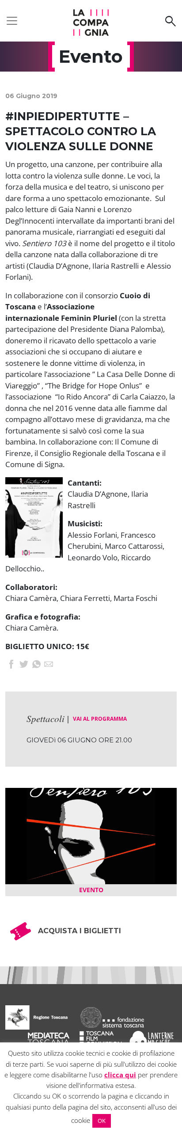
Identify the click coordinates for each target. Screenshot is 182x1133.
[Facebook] (11, 665)
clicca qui (120, 1074)
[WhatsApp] (36, 665)
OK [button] (102, 1121)
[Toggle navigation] (12, 20)
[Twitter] (24, 665)
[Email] (48, 665)
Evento (91, 890)
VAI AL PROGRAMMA (100, 718)
